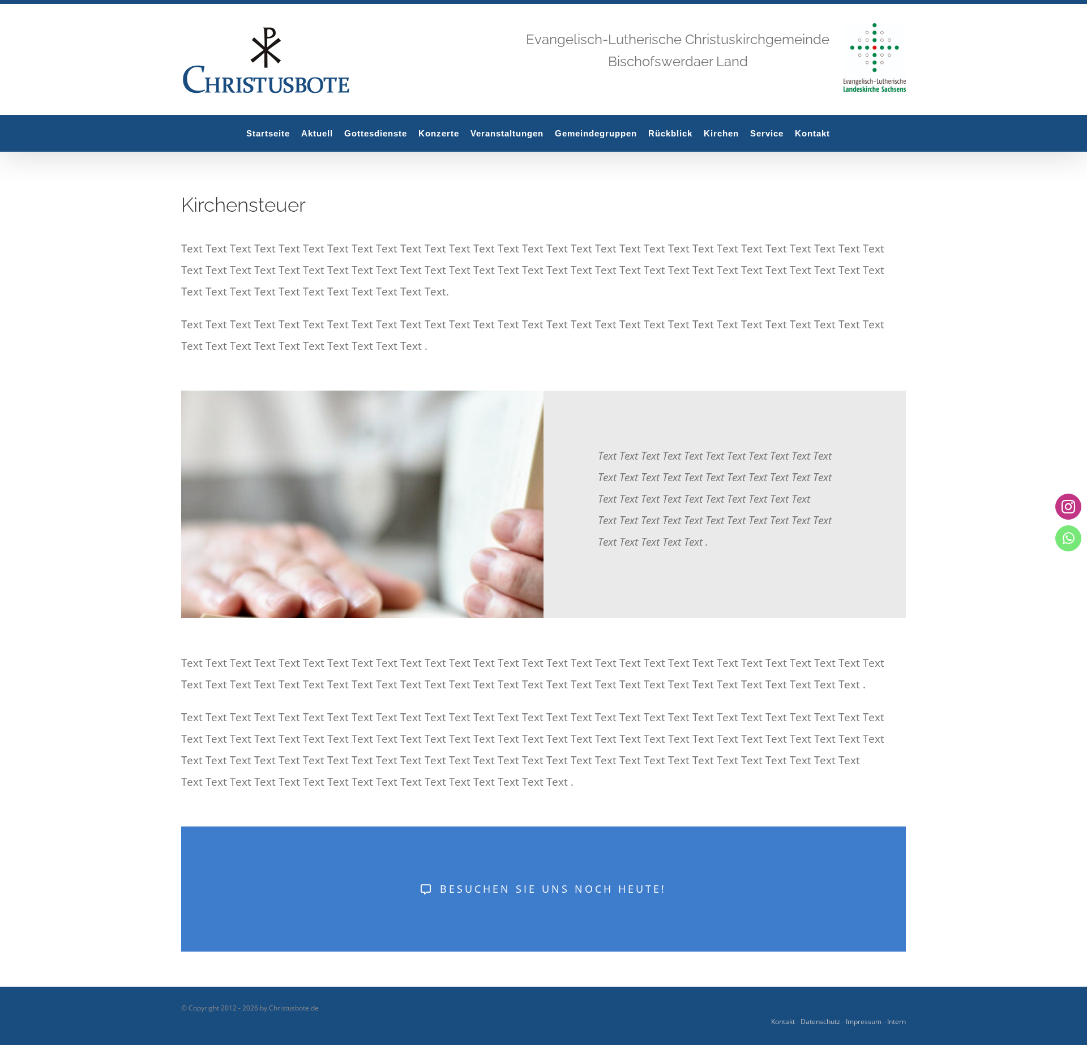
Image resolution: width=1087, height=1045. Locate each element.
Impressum (863, 1021)
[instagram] (1068, 507)
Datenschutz (820, 1021)
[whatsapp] (1068, 538)
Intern (896, 1021)
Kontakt (783, 1021)
